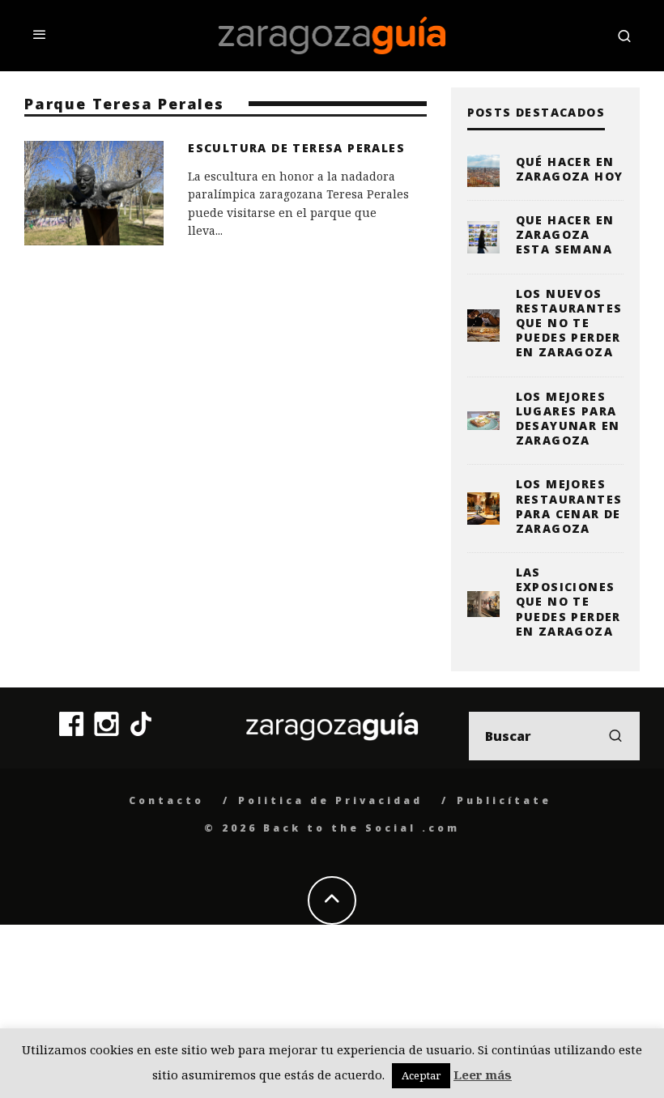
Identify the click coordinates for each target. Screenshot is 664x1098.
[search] (615, 736)
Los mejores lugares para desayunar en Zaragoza (568, 419)
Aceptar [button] (421, 1075)
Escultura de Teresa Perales (296, 147)
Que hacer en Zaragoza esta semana (565, 234)
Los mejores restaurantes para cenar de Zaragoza (569, 506)
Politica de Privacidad (330, 800)
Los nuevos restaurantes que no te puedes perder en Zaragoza (569, 323)
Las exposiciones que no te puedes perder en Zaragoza (568, 601)
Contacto (166, 800)
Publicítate (504, 800)
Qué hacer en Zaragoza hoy (570, 169)
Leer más (482, 1074)
